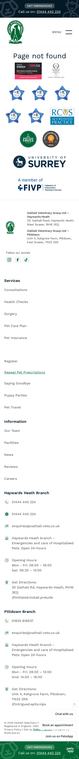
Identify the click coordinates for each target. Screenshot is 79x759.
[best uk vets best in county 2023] (39, 93)
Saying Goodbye (17, 383)
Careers (10, 479)
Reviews (11, 467)
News (8, 455)
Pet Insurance (15, 338)
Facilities (11, 443)
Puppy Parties (15, 395)
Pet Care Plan (15, 326)
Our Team (12, 431)
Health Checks (16, 302)
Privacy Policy (12, 729)
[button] (69, 32)
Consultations (15, 290)
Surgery (10, 314)
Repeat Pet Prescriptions (24, 372)
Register (11, 361)
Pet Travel (12, 407)
